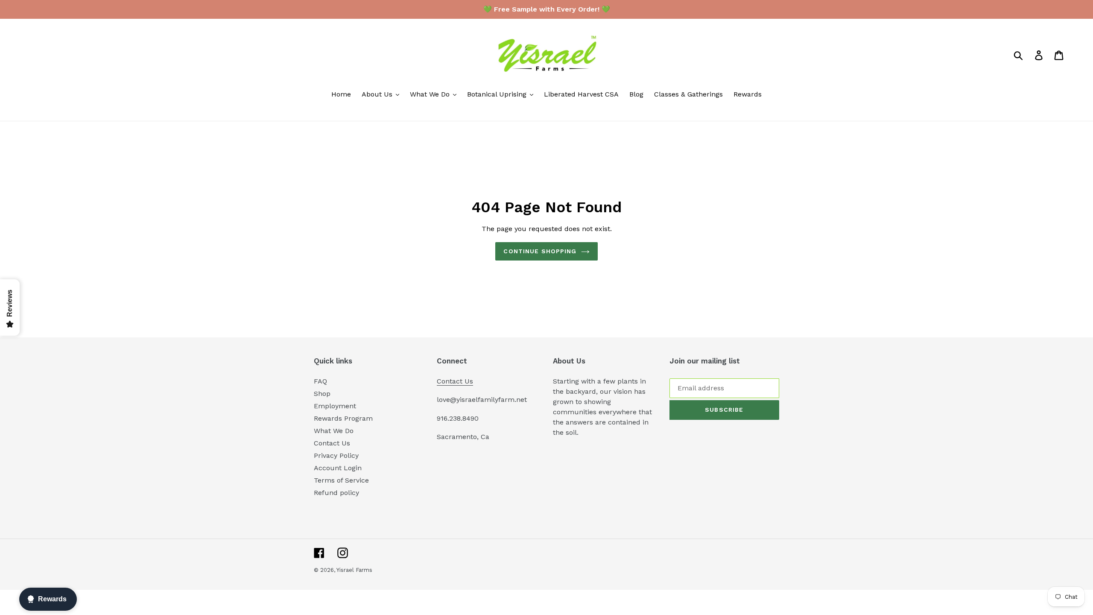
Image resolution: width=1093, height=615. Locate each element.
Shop (322, 394)
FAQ (320, 381)
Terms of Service (341, 480)
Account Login (338, 468)
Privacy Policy (336, 455)
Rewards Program (343, 418)
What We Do (334, 431)
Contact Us (332, 443)
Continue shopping (539, 251)
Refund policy (336, 493)
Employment (335, 406)
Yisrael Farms (354, 570)
